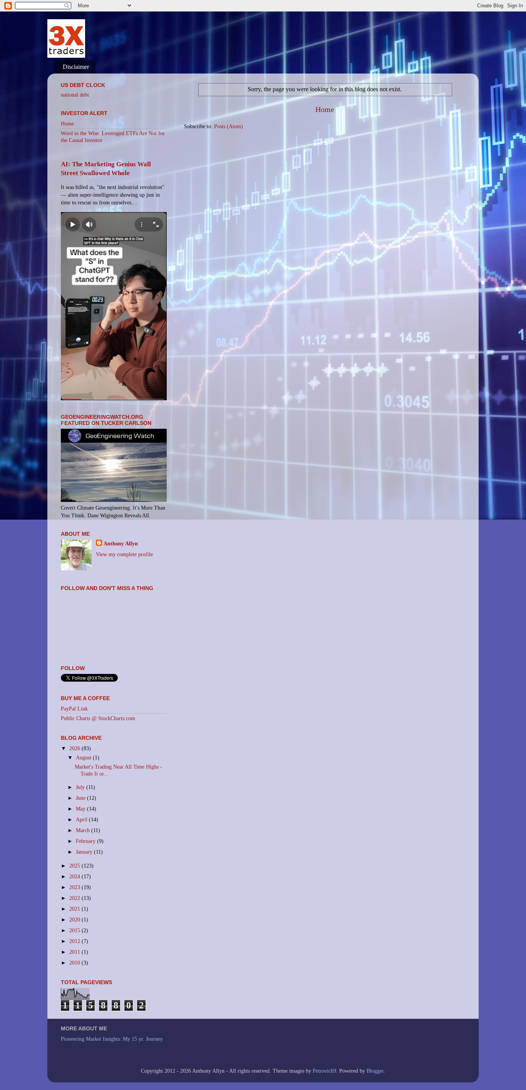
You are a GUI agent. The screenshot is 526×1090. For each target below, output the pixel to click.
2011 (75, 952)
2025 (75, 866)
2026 (75, 748)
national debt (75, 95)
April (82, 819)
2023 (75, 887)
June (81, 798)
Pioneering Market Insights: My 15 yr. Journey (112, 1039)
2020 (75, 919)
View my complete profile (124, 554)
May (81, 809)
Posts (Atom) (228, 126)
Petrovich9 (324, 1071)
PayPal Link (74, 708)
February (86, 841)
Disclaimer (76, 67)
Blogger (375, 1071)
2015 (75, 930)
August (84, 757)
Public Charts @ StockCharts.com (98, 718)
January (85, 852)
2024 (75, 876)
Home (324, 109)
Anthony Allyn (121, 543)
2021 (75, 909)
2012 (75, 941)
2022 (75, 898)
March (83, 830)
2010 (75, 963)
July (81, 787)
